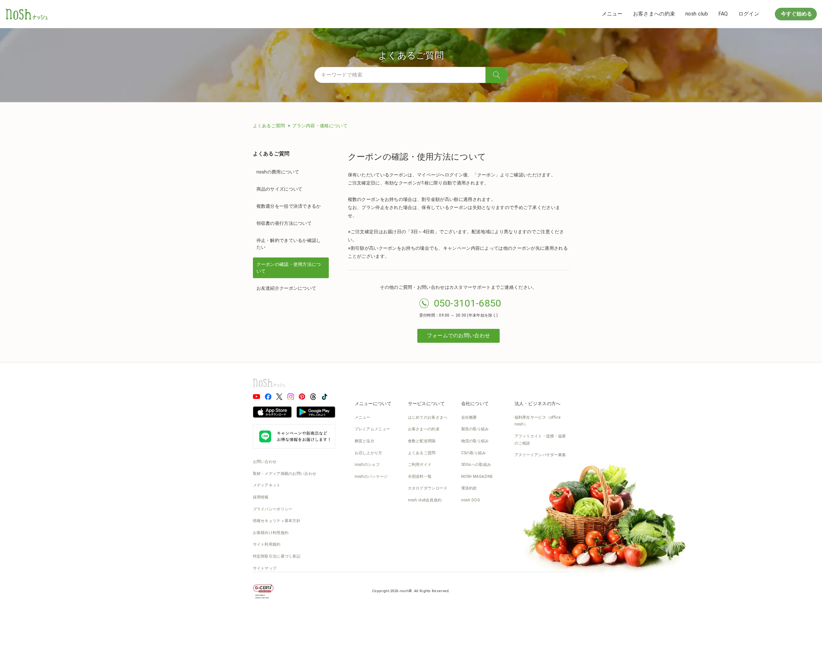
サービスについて (426, 403)
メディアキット (267, 485)
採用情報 (261, 497)
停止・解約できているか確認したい (288, 244)
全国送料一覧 (420, 476)
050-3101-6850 (467, 303)
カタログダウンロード (428, 488)
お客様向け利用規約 (271, 532)
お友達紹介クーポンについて (286, 288)
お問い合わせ (265, 461)
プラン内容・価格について (320, 125)
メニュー (612, 14)
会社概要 (469, 417)
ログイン (748, 14)
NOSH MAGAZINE (477, 476)
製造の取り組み (475, 429)
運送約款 (469, 488)
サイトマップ (265, 568)
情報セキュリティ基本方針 (277, 520)
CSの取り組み (473, 453)
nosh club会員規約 (425, 500)
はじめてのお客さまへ (428, 417)
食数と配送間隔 (422, 441)
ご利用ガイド (420, 464)
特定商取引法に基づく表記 (277, 556)
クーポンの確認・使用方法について (288, 268)
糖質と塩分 (365, 441)
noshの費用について (277, 171)
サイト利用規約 (267, 544)
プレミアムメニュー (372, 429)
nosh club (696, 14)
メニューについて (373, 403)
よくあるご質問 (269, 125)
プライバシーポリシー (273, 509)
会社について (475, 403)
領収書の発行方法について (284, 223)
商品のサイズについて (279, 189)
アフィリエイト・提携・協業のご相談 (540, 439)
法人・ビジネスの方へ (538, 403)
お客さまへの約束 (654, 14)
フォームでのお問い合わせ (458, 335)
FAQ (723, 14)
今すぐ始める (796, 14)
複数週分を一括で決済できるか (288, 206)
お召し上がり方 (368, 453)
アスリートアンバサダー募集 (540, 455)
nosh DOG (470, 500)
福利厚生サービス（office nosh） (538, 421)
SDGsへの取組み (476, 464)
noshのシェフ (367, 464)
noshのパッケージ (371, 476)
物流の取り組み (475, 441)
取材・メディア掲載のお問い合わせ (285, 473)
